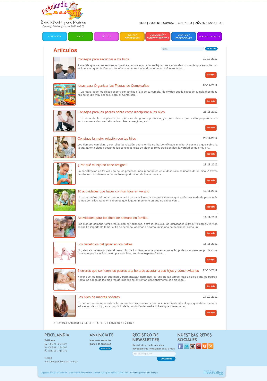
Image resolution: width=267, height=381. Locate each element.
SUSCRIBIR (166, 359)
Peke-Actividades (209, 36)
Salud (80, 36)
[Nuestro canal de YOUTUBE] (198, 347)
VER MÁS (105, 349)
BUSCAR (211, 49)
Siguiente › (115, 322)
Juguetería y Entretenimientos (158, 36)
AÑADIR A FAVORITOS (208, 23)
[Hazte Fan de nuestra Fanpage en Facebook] (180, 347)
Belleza (106, 36)
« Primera (59, 322)
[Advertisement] (157, 9)
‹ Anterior (73, 322)
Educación (54, 36)
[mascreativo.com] (213, 374)
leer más (211, 74)
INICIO (142, 23)
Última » (130, 322)
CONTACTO (185, 23)
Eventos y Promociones (184, 36)
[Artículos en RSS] (210, 347)
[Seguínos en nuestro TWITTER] (186, 348)
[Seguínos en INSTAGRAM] (192, 348)
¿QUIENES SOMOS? (161, 23)
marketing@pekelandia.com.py (61, 361)
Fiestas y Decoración (132, 36)
